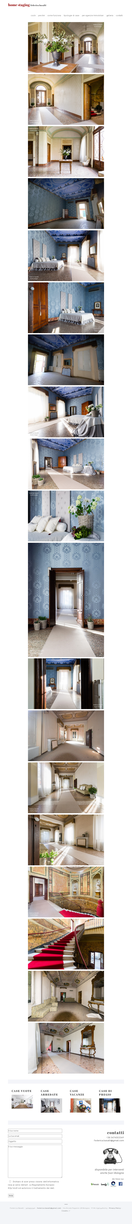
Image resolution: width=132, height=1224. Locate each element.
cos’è (33, 15)
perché (41, 15)
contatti (119, 15)
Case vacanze (77, 1092)
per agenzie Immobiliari (93, 15)
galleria (109, 15)
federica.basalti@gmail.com (109, 1140)
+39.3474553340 (115, 1137)
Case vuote (22, 1091)
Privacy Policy (115, 1208)
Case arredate (49, 1092)
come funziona (54, 15)
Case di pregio (105, 1092)
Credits (65, 1211)
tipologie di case (71, 15)
